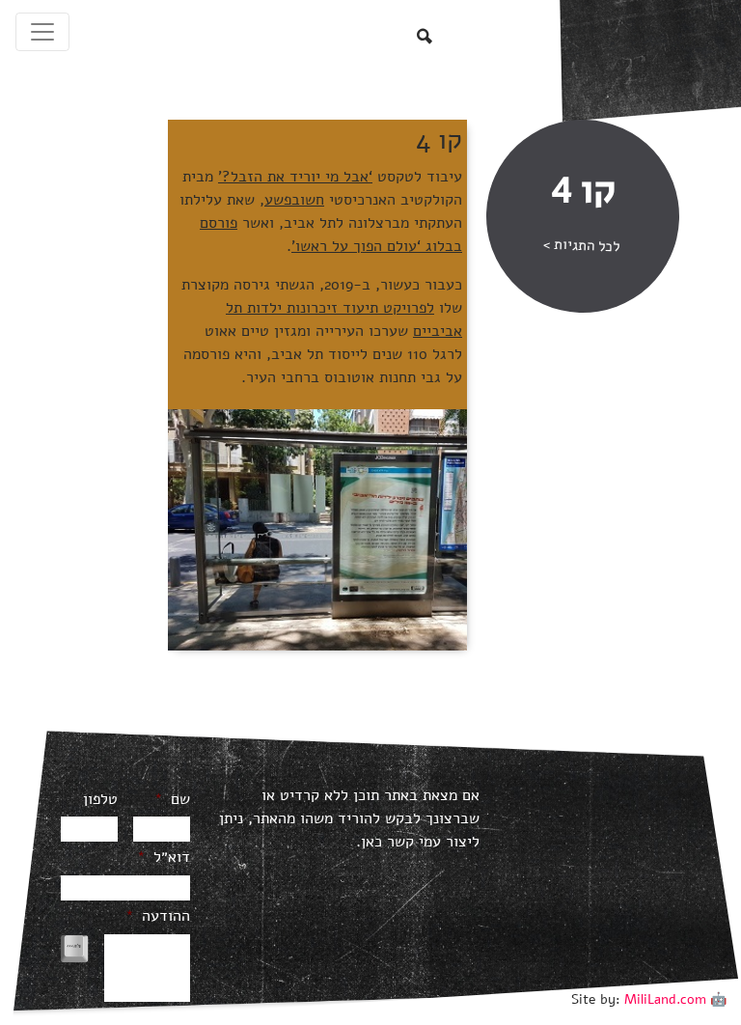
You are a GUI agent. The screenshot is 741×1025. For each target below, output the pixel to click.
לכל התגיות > (581, 246)
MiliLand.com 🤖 (675, 999)
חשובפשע (294, 199)
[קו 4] (317, 529)
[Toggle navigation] (42, 32)
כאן (371, 841)
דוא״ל (163, 857)
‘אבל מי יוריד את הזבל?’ (295, 176)
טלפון (100, 800)
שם (172, 800)
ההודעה (157, 916)
